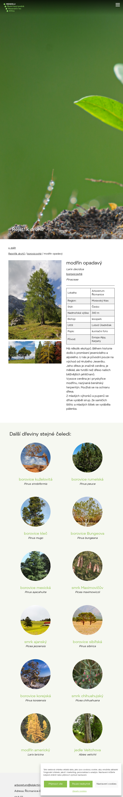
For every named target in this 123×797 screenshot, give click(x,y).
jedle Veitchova (87, 750)
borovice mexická (35, 588)
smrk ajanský (35, 642)
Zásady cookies (79, 791)
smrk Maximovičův (87, 588)
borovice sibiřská (87, 642)
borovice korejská (35, 696)
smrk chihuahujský (87, 696)
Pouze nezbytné (81, 784)
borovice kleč (35, 534)
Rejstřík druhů (16, 254)
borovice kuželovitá (35, 479)
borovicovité (34, 254)
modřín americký (35, 750)
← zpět (12, 248)
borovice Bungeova (87, 534)
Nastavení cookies (106, 784)
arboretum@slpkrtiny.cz (29, 785)
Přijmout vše (56, 784)
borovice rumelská (87, 479)
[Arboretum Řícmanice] (14, 7)
